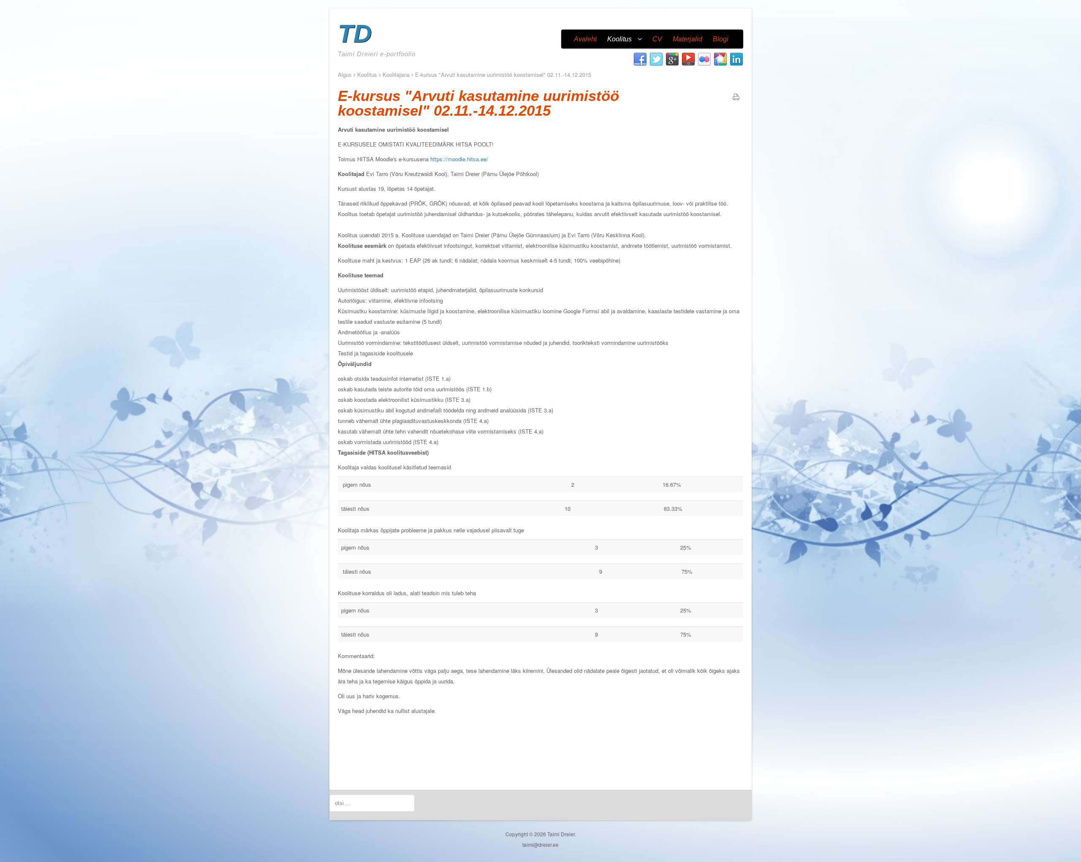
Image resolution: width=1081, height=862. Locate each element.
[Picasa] (720, 59)
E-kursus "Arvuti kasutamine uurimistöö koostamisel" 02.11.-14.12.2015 (478, 103)
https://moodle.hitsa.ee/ (459, 159)
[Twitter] (656, 59)
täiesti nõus (355, 508)
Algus (345, 74)
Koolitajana (396, 74)
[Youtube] (688, 59)
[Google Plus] (672, 59)
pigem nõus (356, 484)
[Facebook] (640, 59)
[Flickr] (704, 59)
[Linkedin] (736, 59)
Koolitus (367, 74)
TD (355, 33)
